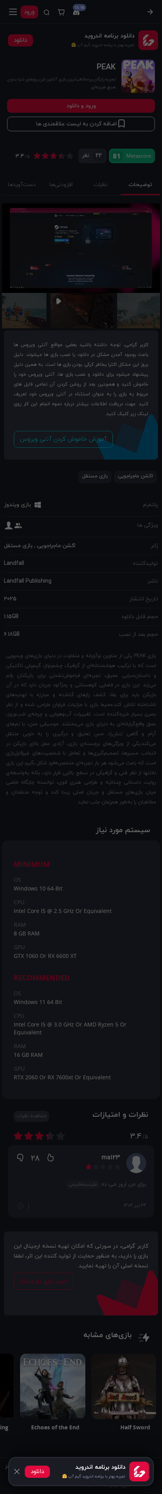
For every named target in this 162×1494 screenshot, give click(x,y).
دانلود (37, 1472)
